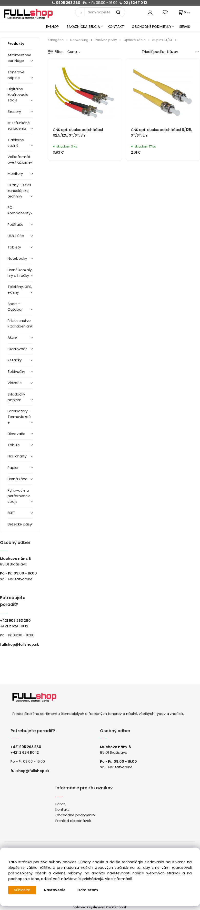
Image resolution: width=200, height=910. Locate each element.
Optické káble (134, 40)
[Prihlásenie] (150, 12)
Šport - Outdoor (15, 306)
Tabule (14, 445)
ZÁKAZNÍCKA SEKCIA (83, 26)
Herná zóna (18, 478)
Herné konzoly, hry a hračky (20, 272)
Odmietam (87, 890)
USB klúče (16, 235)
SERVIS (184, 26)
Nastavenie (55, 890)
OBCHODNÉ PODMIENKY (151, 26)
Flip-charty (17, 456)
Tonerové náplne (16, 75)
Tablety (14, 247)
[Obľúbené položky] (165, 12)
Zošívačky (16, 371)
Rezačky (15, 360)
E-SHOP (52, 26)
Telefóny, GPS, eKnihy (20, 289)
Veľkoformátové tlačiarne (19, 159)
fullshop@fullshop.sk (19, 644)
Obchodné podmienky (75, 815)
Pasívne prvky (106, 40)
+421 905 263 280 (15, 620)
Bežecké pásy (20, 524)
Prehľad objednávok (73, 820)
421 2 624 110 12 (15, 626)
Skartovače (18, 348)
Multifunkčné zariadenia (19, 125)
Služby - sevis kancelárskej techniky (19, 191)
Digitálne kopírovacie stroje (18, 95)
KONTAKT (116, 26)
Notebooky (17, 258)
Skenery (14, 111)
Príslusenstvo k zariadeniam (20, 323)
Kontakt (62, 809)
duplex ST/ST (162, 40)
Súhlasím (22, 890)
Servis (60, 803)
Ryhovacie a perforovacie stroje (19, 496)
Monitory (15, 173)
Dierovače (16, 433)
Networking (79, 40)
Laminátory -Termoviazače (19, 417)
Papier (13, 467)
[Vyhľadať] (80, 12)
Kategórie (56, 40)
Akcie (12, 337)
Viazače (15, 382)
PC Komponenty (19, 210)
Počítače (15, 224)
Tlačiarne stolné (16, 143)
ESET (11, 512)
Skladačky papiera (16, 397)
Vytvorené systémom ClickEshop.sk (100, 907)
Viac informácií (118, 878)
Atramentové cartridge (19, 58)
